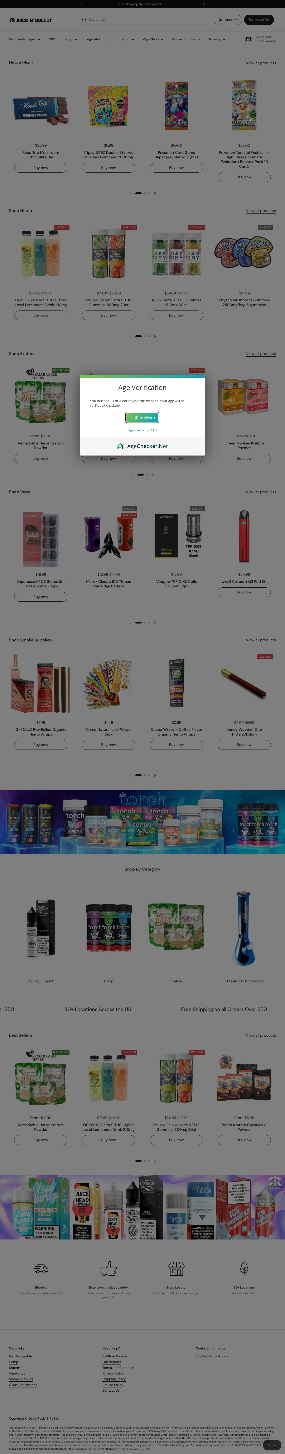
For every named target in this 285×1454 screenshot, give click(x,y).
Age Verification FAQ (142, 430)
